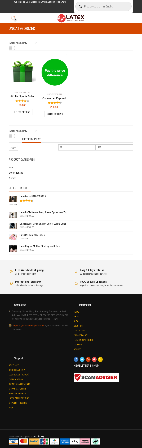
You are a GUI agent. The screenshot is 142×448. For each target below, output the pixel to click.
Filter (13, 148)
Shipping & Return (17, 389)
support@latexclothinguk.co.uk (28, 325)
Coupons (78, 345)
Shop (76, 316)
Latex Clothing (38, 436)
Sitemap (77, 349)
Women (12, 178)
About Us (78, 326)
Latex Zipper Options (19, 398)
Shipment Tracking (18, 403)
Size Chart (14, 365)
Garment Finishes (17, 393)
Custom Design (16, 379)
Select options (22, 112)
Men (11, 167)
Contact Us (79, 330)
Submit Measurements (19, 384)
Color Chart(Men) (17, 370)
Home (76, 312)
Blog (76, 321)
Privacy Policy (80, 335)
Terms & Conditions (83, 340)
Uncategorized (16, 172)
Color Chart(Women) (19, 375)
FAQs (11, 407)
